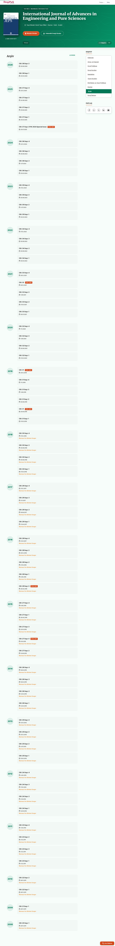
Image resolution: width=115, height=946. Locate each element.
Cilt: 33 (25, 282)
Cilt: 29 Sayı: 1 (24, 522)
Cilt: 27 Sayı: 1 (24, 615)
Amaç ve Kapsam (93, 62)
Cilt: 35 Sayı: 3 (24, 195)
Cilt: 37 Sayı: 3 (24, 97)
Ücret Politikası (92, 66)
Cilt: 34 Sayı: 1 (24, 258)
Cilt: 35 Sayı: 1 (24, 214)
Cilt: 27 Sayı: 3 (24, 627)
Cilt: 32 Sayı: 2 (24, 346)
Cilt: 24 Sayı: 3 (24, 784)
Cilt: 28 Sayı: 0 (28, 586)
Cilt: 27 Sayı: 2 (24, 651)
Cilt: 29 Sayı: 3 (24, 498)
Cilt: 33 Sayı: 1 (24, 311)
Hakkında (91, 58)
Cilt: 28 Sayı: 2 (24, 562)
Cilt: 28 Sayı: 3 (24, 550)
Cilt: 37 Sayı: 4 (24, 88)
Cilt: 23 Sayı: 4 (24, 825)
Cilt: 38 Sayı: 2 (24, 63)
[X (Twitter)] (98, 110)
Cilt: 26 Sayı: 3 (24, 679)
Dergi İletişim (92, 95)
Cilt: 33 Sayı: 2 (24, 302)
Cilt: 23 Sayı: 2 (24, 837)
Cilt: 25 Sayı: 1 (24, 756)
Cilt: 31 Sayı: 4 (24, 380)
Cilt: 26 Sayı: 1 (24, 703)
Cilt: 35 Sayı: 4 (24, 185)
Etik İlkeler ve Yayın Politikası (97, 83)
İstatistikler (91, 74)
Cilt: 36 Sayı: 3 (24, 151)
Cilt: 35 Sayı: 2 (24, 205)
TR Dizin (26, 42)
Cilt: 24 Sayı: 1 (24, 808)
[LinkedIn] (103, 110)
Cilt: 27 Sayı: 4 (24, 603)
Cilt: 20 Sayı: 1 (24, 923)
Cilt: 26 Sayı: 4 (24, 667)
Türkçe (101, 2)
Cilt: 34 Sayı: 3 (24, 239)
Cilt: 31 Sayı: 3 (24, 389)
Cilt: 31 (25, 370)
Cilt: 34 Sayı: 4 (24, 229)
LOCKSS (72, 55)
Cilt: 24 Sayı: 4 (24, 772)
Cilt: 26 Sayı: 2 (24, 691)
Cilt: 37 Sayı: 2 (24, 107)
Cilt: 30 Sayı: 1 (24, 469)
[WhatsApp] (93, 110)
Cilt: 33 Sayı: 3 (24, 292)
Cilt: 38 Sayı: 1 (24, 73)
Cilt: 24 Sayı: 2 (24, 796)
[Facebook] (89, 110)
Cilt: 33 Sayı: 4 (24, 273)
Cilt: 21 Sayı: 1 (24, 906)
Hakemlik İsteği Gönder (53, 33)
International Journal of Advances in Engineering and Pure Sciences (60, 16)
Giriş (108, 2)
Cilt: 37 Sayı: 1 (24, 117)
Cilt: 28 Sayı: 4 (24, 538)
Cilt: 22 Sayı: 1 (24, 889)
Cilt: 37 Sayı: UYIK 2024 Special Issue (36, 127)
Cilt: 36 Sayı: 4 (24, 141)
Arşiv (90, 91)
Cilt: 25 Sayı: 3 (24, 732)
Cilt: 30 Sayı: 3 (24, 445)
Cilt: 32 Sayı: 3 (24, 336)
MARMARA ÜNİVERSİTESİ (39, 9)
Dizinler (90, 87)
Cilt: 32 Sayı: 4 (24, 326)
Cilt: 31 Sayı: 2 (24, 399)
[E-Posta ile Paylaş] (108, 110)
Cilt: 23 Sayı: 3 (24, 849)
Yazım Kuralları (92, 78)
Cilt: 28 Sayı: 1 (24, 574)
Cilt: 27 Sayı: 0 (28, 639)
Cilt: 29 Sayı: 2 (24, 510)
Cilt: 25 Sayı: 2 (24, 744)
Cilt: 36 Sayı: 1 (24, 170)
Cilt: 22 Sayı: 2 (24, 878)
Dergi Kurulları (92, 70)
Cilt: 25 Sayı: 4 (24, 720)
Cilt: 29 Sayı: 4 (24, 486)
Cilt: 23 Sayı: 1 (24, 861)
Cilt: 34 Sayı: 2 (24, 248)
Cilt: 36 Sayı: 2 (24, 161)
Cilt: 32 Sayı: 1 (24, 355)
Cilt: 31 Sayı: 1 (24, 419)
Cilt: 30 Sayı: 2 (24, 457)
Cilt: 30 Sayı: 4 (24, 433)
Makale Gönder (32, 33)
